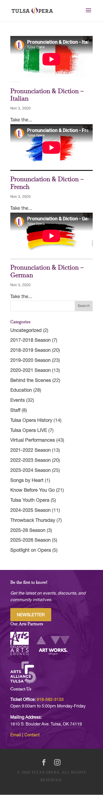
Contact (32, 735)
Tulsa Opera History (31, 420)
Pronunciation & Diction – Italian (47, 95)
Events (17, 400)
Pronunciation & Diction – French (47, 183)
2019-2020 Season (30, 360)
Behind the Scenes (30, 380)
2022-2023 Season (30, 460)
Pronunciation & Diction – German (47, 271)
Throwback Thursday (32, 520)
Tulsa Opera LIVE (28, 430)
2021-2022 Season (30, 450)
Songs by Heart (27, 480)
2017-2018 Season (30, 340)
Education (21, 390)
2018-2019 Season (30, 350)
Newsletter (31, 615)
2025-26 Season (27, 530)
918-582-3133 (50, 700)
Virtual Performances (32, 440)
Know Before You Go (32, 490)
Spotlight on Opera (30, 550)
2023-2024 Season (30, 470)
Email (15, 735)
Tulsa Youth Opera (29, 500)
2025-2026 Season (30, 540)
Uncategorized (26, 330)
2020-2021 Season (30, 370)
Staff (15, 410)
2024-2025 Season (30, 510)
